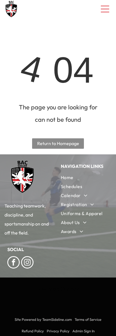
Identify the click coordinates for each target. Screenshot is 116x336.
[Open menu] (105, 9)
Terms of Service (88, 319)
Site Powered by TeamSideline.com (43, 319)
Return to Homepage (58, 143)
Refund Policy (33, 331)
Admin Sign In (83, 331)
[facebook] (13, 263)
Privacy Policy (58, 331)
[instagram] (27, 263)
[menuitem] (85, 177)
